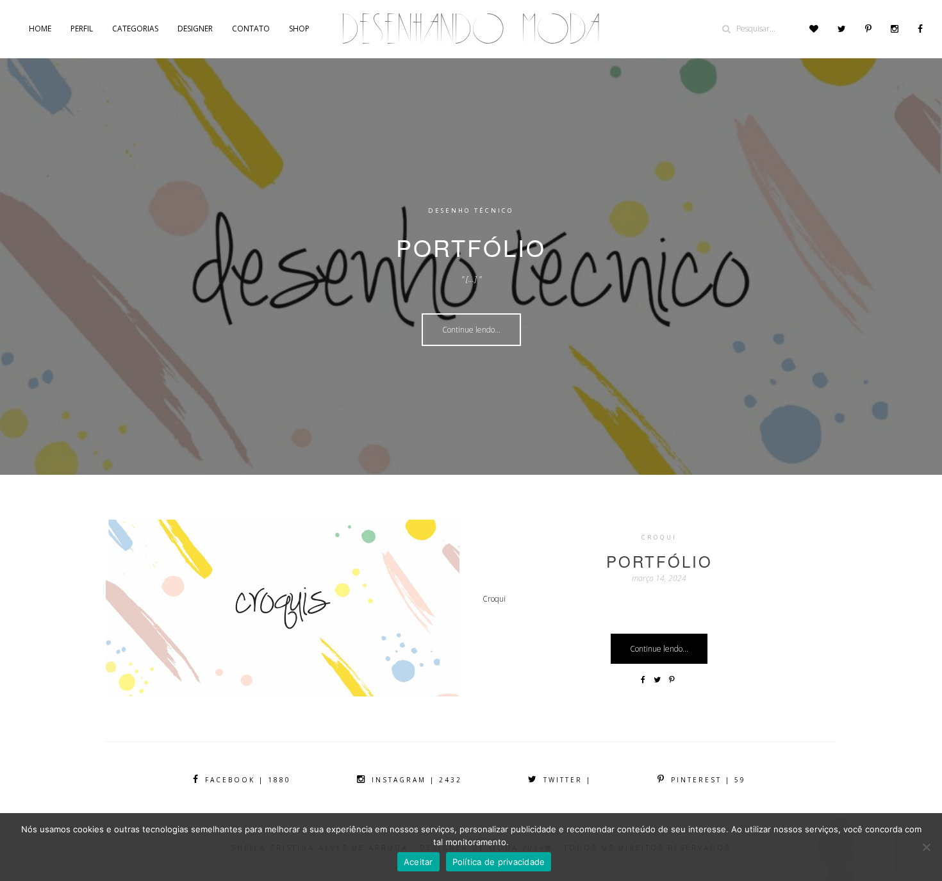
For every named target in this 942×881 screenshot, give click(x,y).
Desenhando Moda (471, 29)
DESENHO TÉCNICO (471, 210)
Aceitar (418, 862)
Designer (195, 28)
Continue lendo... (471, 329)
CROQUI (659, 537)
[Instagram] (894, 29)
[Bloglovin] (814, 29)
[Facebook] (920, 29)
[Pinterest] (868, 29)
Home (40, 28)
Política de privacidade (498, 862)
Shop (299, 28)
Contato (251, 28)
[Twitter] (841, 29)
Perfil (81, 28)
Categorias (135, 28)
